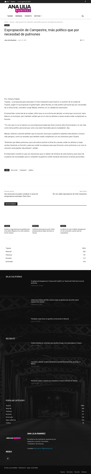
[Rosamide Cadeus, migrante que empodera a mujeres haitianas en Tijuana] (18, 388)
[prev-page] (5, 238)
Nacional (35, 226)
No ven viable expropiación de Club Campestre (70, 194)
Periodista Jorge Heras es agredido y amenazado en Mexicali (50, 319)
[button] (82, 16)
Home (6, 22)
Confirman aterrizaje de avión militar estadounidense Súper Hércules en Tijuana (43, 231)
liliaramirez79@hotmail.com (43, 448)
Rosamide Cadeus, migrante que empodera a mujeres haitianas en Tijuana (54, 381)
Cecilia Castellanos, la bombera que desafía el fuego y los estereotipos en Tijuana (56, 343)
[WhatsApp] (22, 46)
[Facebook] (85, 1)
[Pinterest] (17, 46)
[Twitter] (11, 46)
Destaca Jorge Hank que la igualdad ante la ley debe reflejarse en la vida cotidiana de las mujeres (17, 231)
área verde (14, 170)
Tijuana (12, 22)
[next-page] (9, 238)
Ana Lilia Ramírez (10, 40)
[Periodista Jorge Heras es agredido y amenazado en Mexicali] (18, 326)
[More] (27, 46)
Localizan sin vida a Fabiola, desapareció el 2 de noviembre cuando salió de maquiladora (73, 231)
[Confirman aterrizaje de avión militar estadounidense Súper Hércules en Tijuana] (45, 217)
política (31, 170)
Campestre (23, 170)
